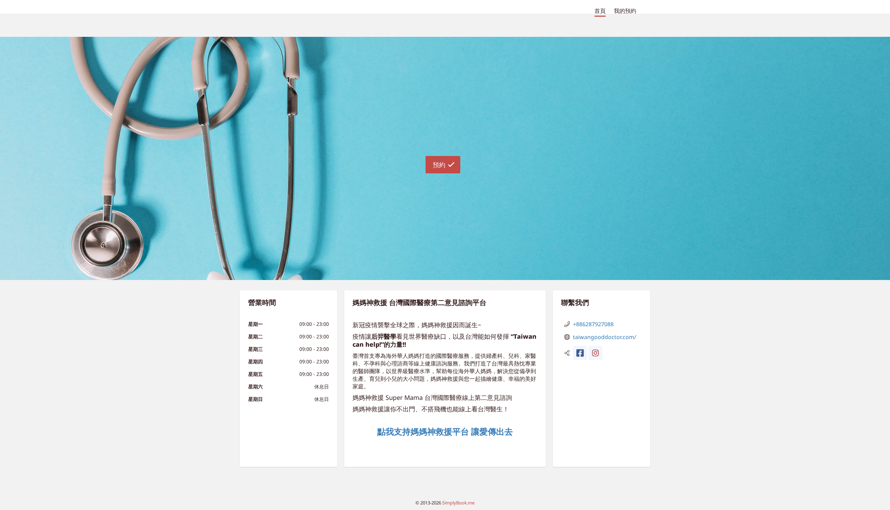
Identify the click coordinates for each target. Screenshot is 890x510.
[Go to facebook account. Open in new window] (580, 353)
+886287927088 (593, 324)
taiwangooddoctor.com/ (604, 337)
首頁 (600, 11)
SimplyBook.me (458, 503)
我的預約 (625, 11)
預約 (439, 165)
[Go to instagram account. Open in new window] (595, 353)
